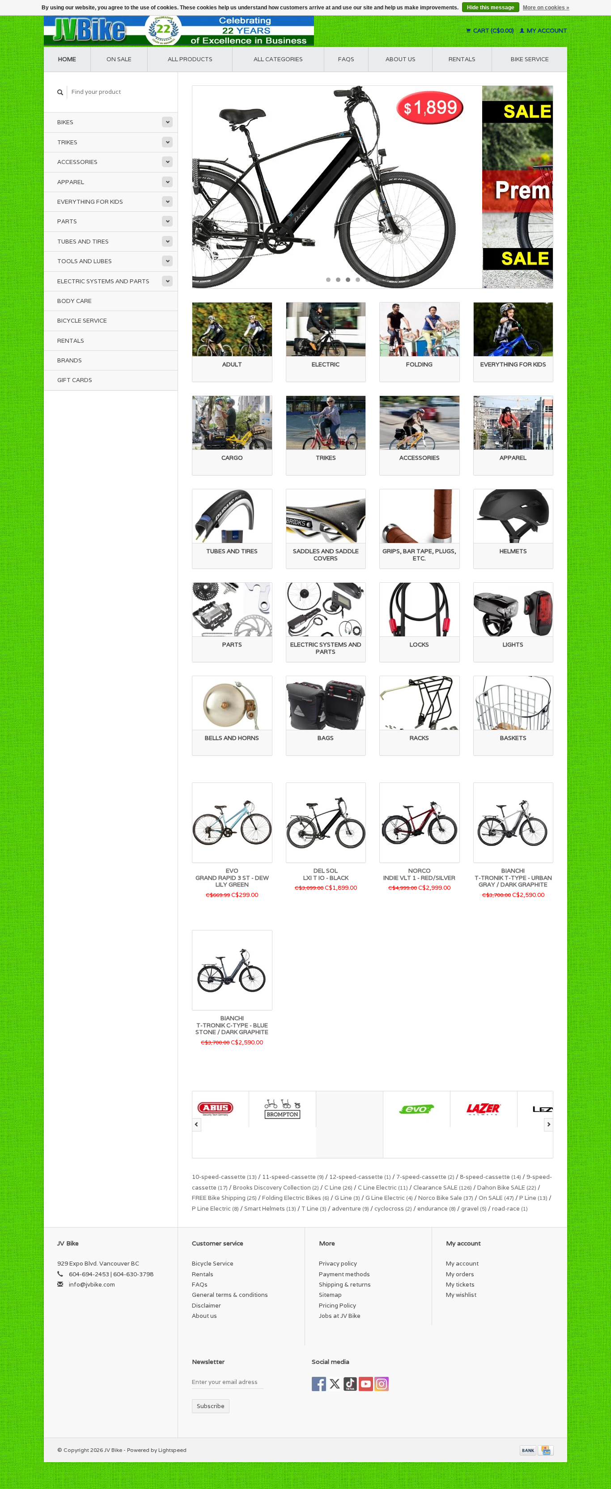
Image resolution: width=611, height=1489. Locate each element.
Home (67, 59)
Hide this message (490, 7)
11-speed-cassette (293, 1177)
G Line (347, 1198)
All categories (278, 59)
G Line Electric (389, 1198)
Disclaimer (206, 1305)
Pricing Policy (337, 1305)
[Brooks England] (293, 1124)
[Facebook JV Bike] (319, 1384)
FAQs (346, 59)
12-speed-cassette (360, 1177)
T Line (314, 1208)
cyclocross (393, 1208)
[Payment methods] (529, 1450)
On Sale (119, 59)
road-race (510, 1208)
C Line (338, 1187)
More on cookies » (546, 7)
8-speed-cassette (490, 1177)
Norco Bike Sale (445, 1198)
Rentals (70, 341)
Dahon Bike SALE (506, 1187)
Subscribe (211, 1406)
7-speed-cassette (425, 1177)
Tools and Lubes (84, 261)
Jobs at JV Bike (340, 1316)
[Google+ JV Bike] (350, 1384)
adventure (350, 1208)
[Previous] (196, 1124)
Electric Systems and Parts (103, 281)
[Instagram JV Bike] (381, 1384)
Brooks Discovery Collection (276, 1187)
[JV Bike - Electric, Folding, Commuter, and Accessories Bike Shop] (234, 31)
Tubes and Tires (83, 241)
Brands (69, 360)
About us (401, 59)
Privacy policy (338, 1263)
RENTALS (462, 59)
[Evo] (360, 1109)
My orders (460, 1274)
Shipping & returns (345, 1284)
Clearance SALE (442, 1187)
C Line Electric (383, 1187)
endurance (436, 1208)
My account (546, 30)
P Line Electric (215, 1208)
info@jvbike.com (92, 1284)
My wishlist (461, 1295)
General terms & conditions (230, 1295)
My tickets (460, 1284)
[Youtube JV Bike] (366, 1384)
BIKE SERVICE (530, 59)
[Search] (60, 92)
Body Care (74, 301)
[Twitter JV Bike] (334, 1384)
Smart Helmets (270, 1208)
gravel (474, 1208)
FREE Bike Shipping (224, 1198)
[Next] (548, 1124)
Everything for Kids (90, 202)
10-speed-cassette (224, 1177)
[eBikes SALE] (372, 187)
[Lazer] (427, 1109)
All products (190, 59)
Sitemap (330, 1295)
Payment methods (344, 1274)
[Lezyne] (494, 1109)
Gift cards (74, 380)
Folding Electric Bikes (295, 1198)
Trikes (67, 142)
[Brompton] (225, 1109)
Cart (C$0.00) (493, 30)
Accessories (77, 162)
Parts (67, 221)
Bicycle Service (82, 320)
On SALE (496, 1198)
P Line (533, 1198)
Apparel (70, 182)
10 (417, 280)
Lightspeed (172, 1450)
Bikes (65, 122)
